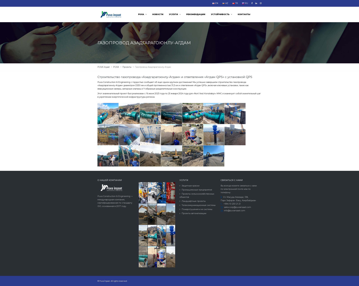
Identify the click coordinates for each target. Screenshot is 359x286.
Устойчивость (220, 14)
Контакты (244, 14)
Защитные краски (190, 185)
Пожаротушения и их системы (197, 209)
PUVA (141, 14)
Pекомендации (195, 14)
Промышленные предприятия (197, 190)
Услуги (173, 14)
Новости (157, 14)
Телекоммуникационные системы (199, 205)
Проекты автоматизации (194, 213)
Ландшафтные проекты (194, 201)
